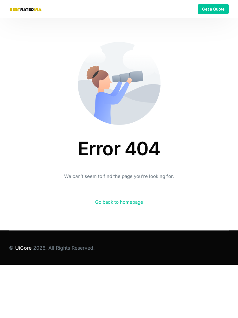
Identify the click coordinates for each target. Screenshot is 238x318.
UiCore (23, 248)
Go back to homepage (119, 202)
